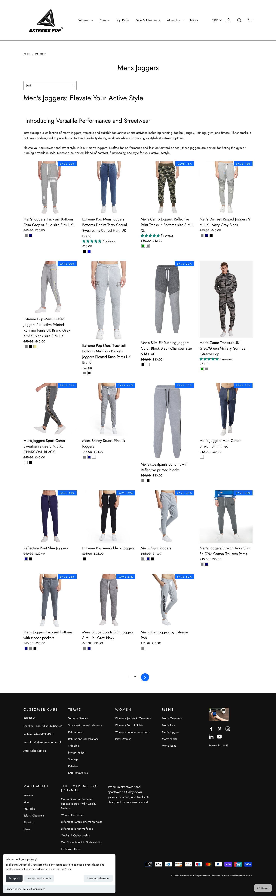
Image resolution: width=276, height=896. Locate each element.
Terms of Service (78, 718)
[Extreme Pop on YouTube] (219, 736)
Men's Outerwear (172, 718)
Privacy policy (13, 889)
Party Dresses (123, 739)
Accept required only (39, 878)
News (194, 20)
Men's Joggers (170, 732)
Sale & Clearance (148, 20)
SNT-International (78, 773)
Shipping (73, 746)
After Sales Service (34, 751)
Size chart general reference (85, 725)
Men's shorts (169, 739)
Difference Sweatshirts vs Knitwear (81, 822)
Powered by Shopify (218, 745)
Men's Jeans (169, 746)
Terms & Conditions (34, 889)
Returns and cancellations (83, 739)
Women (84, 20)
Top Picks (122, 20)
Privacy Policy (76, 753)
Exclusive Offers (70, 849)
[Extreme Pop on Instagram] (227, 728)
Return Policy (76, 732)
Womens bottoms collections (132, 732)
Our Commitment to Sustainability (81, 842)
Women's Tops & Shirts (129, 725)
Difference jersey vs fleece (77, 829)
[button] (92, 241)
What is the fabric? (72, 815)
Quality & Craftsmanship (75, 835)
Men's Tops (168, 725)
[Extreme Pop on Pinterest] (219, 728)
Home (26, 53)
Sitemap (73, 759)
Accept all (14, 878)
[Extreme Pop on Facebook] (211, 728)
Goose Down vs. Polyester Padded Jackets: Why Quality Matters (78, 803)
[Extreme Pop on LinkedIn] (211, 736)
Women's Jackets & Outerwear (133, 718)
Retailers (73, 766)
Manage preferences (98, 878)
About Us (174, 20)
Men (103, 20)
